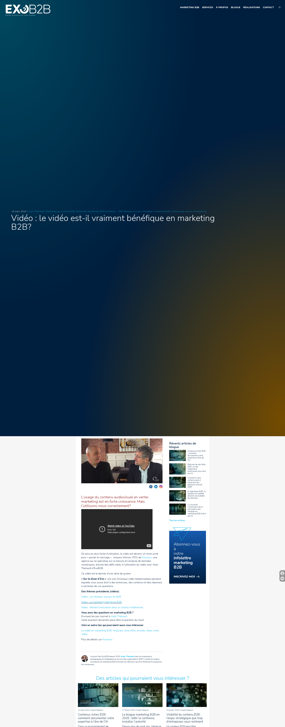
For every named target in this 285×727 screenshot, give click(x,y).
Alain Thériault (119, 616)
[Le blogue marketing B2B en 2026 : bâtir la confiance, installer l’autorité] (142, 706)
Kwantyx (147, 557)
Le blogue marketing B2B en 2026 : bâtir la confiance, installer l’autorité (141, 718)
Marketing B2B (189, 7)
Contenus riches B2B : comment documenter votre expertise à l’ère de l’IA (96, 718)
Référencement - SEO (111, 211)
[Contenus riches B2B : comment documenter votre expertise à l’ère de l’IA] (98, 706)
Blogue (235, 7)
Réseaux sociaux (132, 211)
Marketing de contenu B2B (60, 211)
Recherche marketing (87, 211)
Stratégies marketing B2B (156, 211)
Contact (268, 7)
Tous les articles (177, 520)
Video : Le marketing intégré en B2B (101, 602)
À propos (222, 7)
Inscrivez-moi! (184, 576)
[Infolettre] (282, 573)
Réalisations (251, 7)
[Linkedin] (282, 578)
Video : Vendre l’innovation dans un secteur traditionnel (112, 607)
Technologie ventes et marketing (188, 211)
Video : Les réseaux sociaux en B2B (101, 596)
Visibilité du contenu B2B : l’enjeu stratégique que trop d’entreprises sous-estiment (184, 718)
